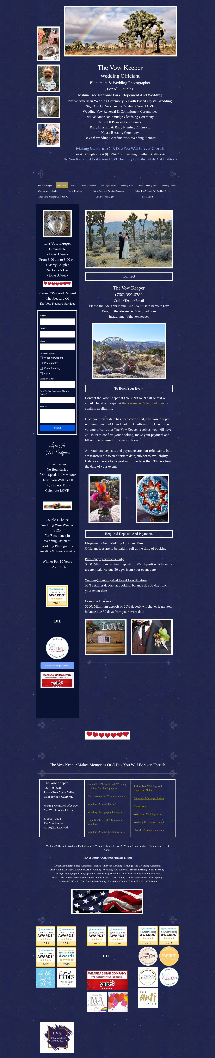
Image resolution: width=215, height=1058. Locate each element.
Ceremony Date (47, 379)
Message (43, 407)
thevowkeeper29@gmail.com (135, 311)
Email (43, 328)
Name (43, 316)
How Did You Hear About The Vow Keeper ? (54, 392)
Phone (43, 341)
